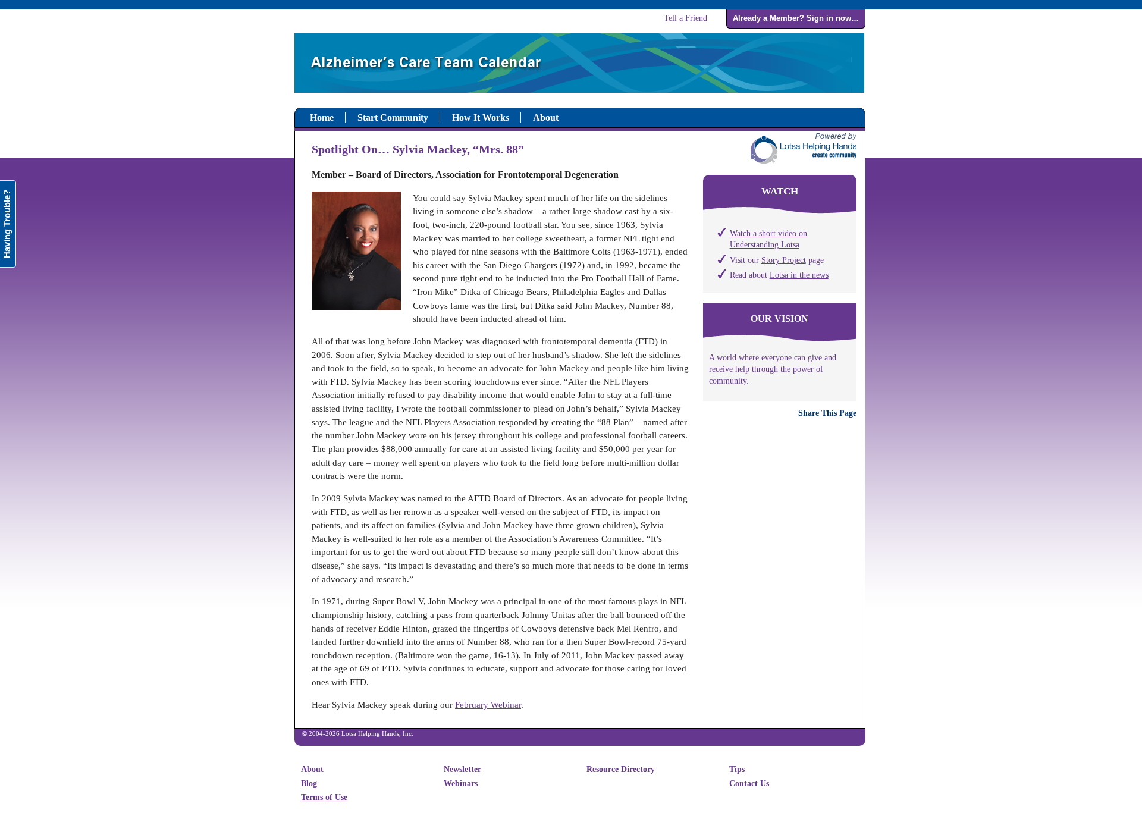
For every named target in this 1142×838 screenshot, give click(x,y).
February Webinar (488, 705)
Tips (737, 769)
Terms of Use (324, 797)
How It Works (480, 117)
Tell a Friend (685, 18)
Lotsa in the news (799, 275)
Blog (309, 783)
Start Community (392, 117)
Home (322, 117)
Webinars (461, 783)
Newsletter (462, 769)
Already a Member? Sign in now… (796, 18)
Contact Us (749, 783)
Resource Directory (620, 769)
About (546, 117)
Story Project (783, 260)
